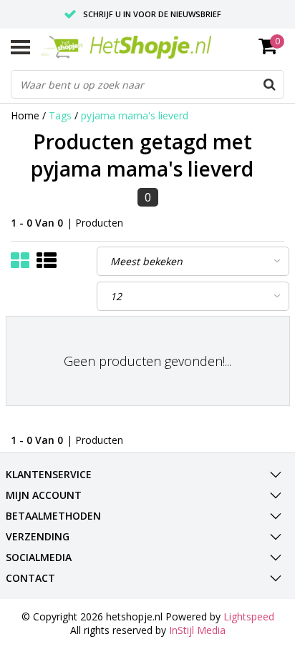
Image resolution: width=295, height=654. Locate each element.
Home (25, 115)
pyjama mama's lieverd (134, 115)
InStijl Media (197, 630)
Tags (60, 115)
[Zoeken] (269, 84)
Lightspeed (248, 616)
